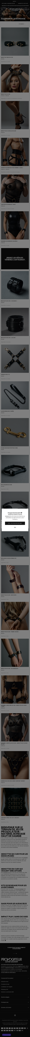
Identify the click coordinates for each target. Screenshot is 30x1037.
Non (15, 527)
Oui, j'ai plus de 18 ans (15, 523)
